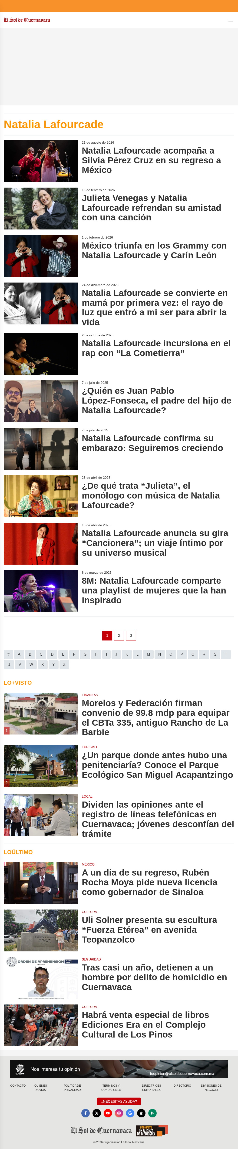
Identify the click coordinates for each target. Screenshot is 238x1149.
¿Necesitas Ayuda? (119, 1101)
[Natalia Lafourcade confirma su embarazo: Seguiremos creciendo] (41, 449)
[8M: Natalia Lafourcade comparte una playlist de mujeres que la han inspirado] (41, 591)
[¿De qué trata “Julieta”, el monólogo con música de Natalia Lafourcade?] (41, 496)
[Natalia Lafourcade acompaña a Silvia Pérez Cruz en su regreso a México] (41, 161)
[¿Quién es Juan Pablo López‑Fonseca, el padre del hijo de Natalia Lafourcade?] (41, 401)
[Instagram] (119, 1113)
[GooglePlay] (152, 1113)
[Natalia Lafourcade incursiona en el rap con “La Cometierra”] (41, 354)
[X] (97, 1113)
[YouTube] (108, 1113)
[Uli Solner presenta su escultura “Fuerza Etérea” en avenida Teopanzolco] (41, 930)
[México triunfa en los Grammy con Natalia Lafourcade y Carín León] (41, 256)
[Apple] (141, 1113)
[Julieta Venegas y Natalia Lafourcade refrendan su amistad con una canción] (41, 208)
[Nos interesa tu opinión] (119, 1069)
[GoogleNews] (130, 1113)
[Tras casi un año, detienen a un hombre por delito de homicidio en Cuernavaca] (41, 978)
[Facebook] (85, 1113)
